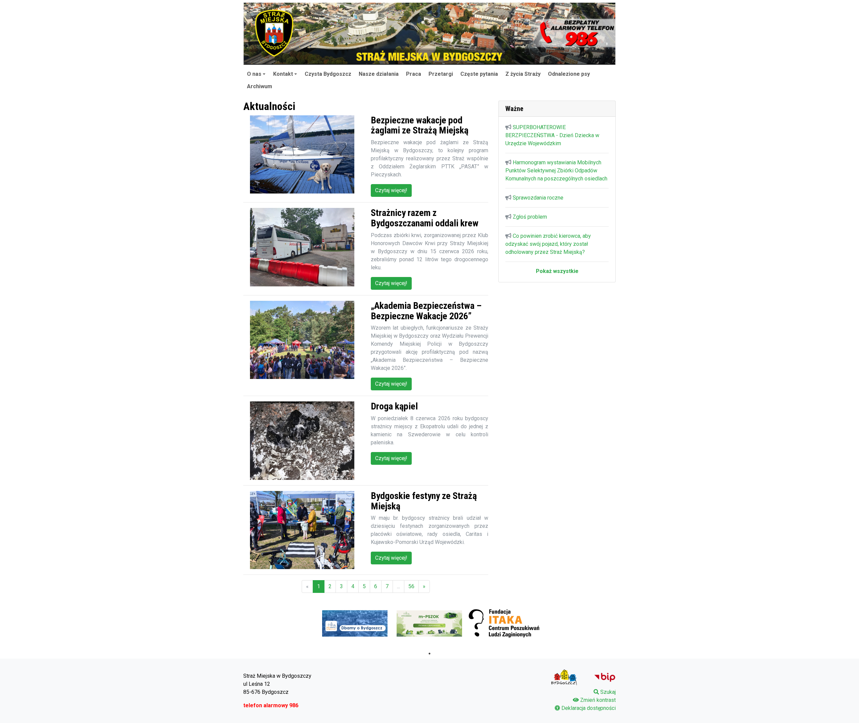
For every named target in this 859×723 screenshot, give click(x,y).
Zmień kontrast (598, 700)
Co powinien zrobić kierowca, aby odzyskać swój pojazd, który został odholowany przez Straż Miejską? (548, 244)
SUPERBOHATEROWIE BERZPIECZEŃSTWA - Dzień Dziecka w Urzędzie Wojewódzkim (552, 135)
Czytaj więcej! (391, 190)
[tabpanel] (355, 623)
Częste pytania (479, 74)
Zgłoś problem (530, 217)
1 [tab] (429, 653)
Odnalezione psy (569, 74)
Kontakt (283, 74)
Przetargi (440, 74)
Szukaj (608, 692)
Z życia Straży (523, 74)
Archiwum (259, 86)
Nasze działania (379, 74)
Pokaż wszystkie (557, 271)
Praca (413, 74)
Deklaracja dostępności (588, 708)
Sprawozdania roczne (538, 197)
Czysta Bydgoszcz (328, 74)
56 (411, 586)
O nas (254, 74)
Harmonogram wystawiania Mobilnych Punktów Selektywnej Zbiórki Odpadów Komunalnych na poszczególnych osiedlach (556, 170)
